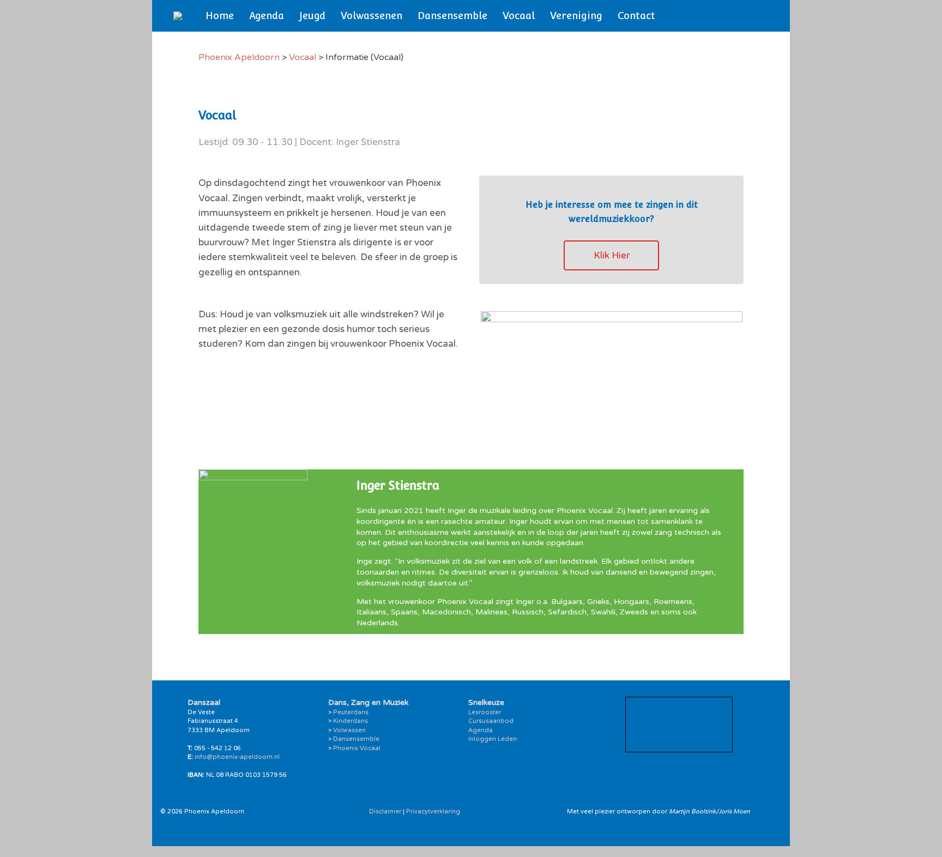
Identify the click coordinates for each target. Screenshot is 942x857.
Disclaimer (385, 811)
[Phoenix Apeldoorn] (178, 15)
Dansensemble (452, 15)
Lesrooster (484, 712)
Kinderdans (350, 721)
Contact (636, 15)
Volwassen (349, 730)
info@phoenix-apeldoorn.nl (237, 757)
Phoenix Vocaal (357, 748)
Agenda (266, 15)
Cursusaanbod (491, 721)
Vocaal (519, 15)
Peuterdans (351, 712)
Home (220, 15)
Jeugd (312, 15)
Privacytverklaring (433, 811)
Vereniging (576, 15)
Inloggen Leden (492, 739)
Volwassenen (371, 15)
